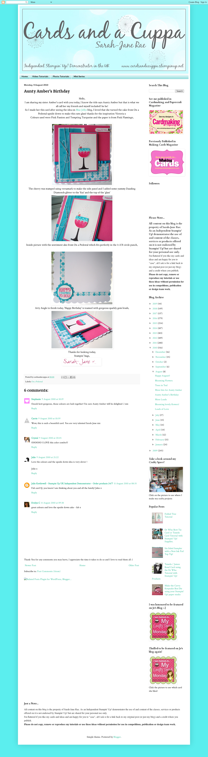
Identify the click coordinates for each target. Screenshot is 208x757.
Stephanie (36, 399)
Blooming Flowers (164, 380)
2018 (155, 308)
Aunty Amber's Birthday (167, 394)
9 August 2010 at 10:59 (49, 418)
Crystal (34, 438)
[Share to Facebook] (71, 377)
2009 (155, 450)
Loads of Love (162, 409)
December (160, 352)
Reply (34, 408)
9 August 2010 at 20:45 (50, 438)
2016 (155, 318)
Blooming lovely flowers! (167, 404)
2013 (155, 333)
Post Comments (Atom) (48, 571)
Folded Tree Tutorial (170, 515)
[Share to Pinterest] (74, 377)
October (159, 362)
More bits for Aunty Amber (168, 390)
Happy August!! (162, 375)
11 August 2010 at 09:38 (52, 502)
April (158, 429)
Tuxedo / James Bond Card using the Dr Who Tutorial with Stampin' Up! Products (166, 571)
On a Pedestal (37, 381)
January (159, 444)
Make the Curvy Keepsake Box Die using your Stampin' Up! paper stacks (174, 590)
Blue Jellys (81, 110)
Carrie (34, 418)
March (158, 434)
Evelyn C (35, 502)
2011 (155, 342)
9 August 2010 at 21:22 (48, 457)
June (157, 420)
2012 (155, 338)
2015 (155, 323)
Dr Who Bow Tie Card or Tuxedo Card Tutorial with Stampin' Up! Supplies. (174, 535)
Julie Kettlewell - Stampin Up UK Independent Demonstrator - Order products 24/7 (72, 483)
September (161, 366)
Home (25, 76)
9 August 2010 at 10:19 (52, 399)
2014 (155, 328)
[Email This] (62, 377)
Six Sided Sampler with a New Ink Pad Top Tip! (174, 551)
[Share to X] (68, 377)
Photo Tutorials (61, 76)
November (160, 357)
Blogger (117, 737)
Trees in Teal (161, 385)
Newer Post (30, 565)
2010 (155, 347)
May (157, 425)
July (157, 415)
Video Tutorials (40, 76)
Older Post (134, 565)
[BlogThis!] (65, 377)
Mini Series (79, 76)
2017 (155, 313)
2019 (155, 303)
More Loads (161, 399)
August (159, 371)
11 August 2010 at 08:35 (125, 483)
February (160, 439)
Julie (33, 457)
